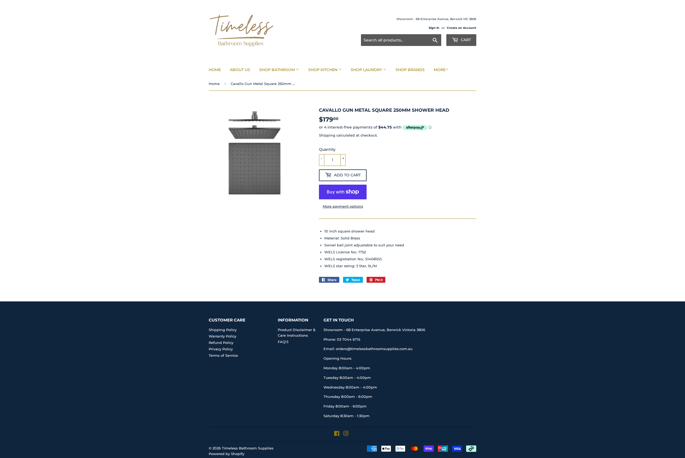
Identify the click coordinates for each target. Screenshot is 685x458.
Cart (465, 39)
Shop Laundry (367, 69)
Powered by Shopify (226, 454)
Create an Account (461, 28)
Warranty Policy (222, 336)
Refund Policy (221, 342)
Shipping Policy (223, 330)
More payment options (343, 206)
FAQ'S (283, 342)
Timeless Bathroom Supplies (247, 448)
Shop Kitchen (323, 69)
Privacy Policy (221, 349)
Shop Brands (410, 69)
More (440, 69)
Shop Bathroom (277, 69)
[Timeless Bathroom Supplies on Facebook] (337, 434)
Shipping (327, 135)
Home (215, 69)
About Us (240, 69)
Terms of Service (223, 355)
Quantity (327, 149)
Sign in (434, 28)
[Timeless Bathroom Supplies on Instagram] (346, 434)
